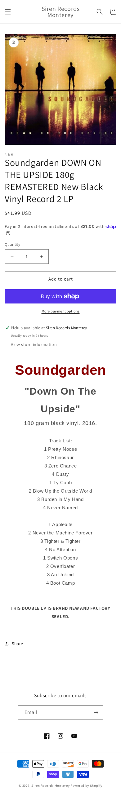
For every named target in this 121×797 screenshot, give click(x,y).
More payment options (61, 311)
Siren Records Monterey (50, 785)
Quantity (12, 244)
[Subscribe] (96, 712)
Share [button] (17, 643)
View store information (34, 344)
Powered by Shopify (86, 785)
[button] (8, 12)
